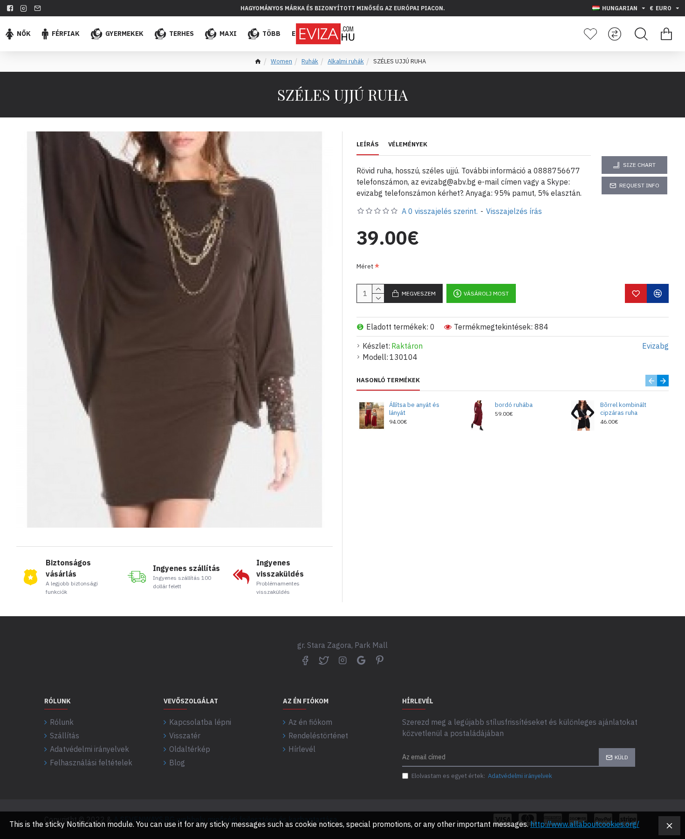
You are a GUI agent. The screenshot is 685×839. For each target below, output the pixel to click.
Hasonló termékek (388, 380)
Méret (364, 266)
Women (281, 61)
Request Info (639, 185)
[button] (651, 380)
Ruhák (309, 61)
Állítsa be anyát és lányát (414, 409)
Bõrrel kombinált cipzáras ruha (623, 409)
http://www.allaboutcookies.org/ (584, 824)
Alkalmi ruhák (346, 61)
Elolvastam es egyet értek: (481, 776)
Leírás (367, 144)
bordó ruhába (514, 405)
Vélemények (407, 144)
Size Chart (639, 164)
